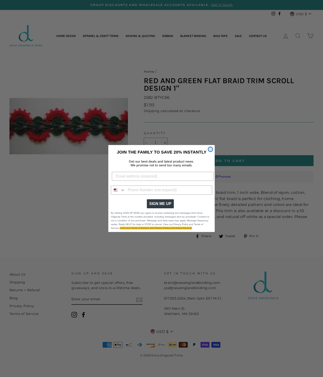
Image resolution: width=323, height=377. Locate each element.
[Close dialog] (210, 149)
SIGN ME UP (160, 204)
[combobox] (118, 190)
